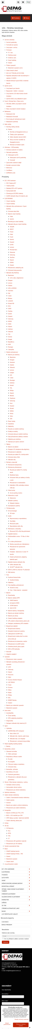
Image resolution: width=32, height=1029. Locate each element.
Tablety (8, 444)
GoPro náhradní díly (15, 564)
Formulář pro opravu (12, 45)
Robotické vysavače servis (15, 68)
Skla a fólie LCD (14, 733)
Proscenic (10, 674)
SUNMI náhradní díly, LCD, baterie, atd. (17, 196)
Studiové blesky (14, 580)
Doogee (10, 280)
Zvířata (6, 823)
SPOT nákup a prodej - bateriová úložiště (17, 818)
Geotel (10, 314)
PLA (9, 831)
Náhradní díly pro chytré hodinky (17, 224)
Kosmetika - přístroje (12, 769)
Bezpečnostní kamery (14, 628)
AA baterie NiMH (14, 603)
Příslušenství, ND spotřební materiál (16, 841)
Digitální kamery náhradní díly (16, 562)
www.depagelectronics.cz (9, 963)
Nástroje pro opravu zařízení (16, 442)
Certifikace (9, 170)
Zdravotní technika (11, 751)
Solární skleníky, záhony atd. (14, 820)
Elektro (10, 129)
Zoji (9, 293)
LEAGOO (10, 301)
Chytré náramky (10, 201)
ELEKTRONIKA (9, 198)
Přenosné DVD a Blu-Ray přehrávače (20, 531)
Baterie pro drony (13, 616)
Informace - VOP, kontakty (12, 147)
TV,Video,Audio (10, 508)
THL (9, 334)
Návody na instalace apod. (17, 144)
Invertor (8, 802)
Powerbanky (11, 595)
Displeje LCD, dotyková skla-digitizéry (18, 449)
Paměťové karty (14, 475)
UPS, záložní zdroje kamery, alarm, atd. (18, 621)
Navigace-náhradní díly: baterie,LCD (16, 723)
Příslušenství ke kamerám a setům (17, 641)
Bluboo (10, 298)
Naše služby (8, 124)
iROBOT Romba (12, 700)
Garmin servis (8, 86)
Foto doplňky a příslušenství (16, 585)
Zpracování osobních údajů (13, 162)
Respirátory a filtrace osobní (14, 756)
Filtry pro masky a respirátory (16, 764)
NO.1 (9, 306)
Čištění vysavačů (11, 65)
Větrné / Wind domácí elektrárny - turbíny (16, 782)
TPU (9, 836)
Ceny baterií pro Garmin (13, 88)
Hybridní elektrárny (10, 792)
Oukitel (10, 285)
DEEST (12, 229)
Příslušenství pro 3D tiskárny (14, 843)
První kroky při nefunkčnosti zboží (15, 119)
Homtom (12, 362)
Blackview (11, 275)
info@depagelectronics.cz (13, 970)
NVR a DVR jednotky (14, 649)
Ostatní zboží (10, 861)
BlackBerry (11, 342)
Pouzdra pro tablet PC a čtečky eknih (18, 454)
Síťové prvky (11, 490)
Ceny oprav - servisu (11, 47)
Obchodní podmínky (12, 152)
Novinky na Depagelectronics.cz (19, 132)
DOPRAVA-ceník (10, 173)
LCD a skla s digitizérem (16, 278)
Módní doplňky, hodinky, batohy (13, 744)
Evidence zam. (12, 58)
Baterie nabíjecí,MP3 (14, 598)
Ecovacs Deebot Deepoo (15, 680)
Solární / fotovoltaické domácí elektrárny (17, 797)
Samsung (12, 255)
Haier (9, 677)
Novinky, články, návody (12, 127)
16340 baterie (14, 605)
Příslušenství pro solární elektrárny (16, 808)
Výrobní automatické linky (12, 846)
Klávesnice (13, 498)
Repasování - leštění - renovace (15, 91)
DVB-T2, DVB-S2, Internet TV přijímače (19, 569)
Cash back (5, 922)
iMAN (9, 324)
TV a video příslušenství (14, 541)
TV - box (10, 52)
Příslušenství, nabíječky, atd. (15, 267)
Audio (9, 516)
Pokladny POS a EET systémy (14, 188)
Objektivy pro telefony (14, 439)
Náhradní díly (12, 459)
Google (10, 339)
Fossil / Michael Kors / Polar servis (14, 101)
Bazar (6, 849)
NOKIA (12, 411)
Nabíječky (11, 426)
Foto (7, 575)
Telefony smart (12, 55)
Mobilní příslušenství (12, 352)
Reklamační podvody (12, 121)
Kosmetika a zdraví (10, 749)
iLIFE (9, 667)
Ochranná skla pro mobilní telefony (18, 434)
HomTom (10, 290)
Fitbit (11, 216)
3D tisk (6, 825)
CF (9, 838)
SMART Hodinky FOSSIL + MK (14, 854)
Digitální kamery (12, 534)
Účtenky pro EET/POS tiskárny (14, 193)
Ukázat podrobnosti (7, 1023)
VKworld (10, 331)
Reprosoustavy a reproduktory (18, 518)
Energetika (8, 810)
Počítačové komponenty (15, 465)
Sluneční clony (14, 587)
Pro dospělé (11, 761)
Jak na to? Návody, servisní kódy (15, 73)
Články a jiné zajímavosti (17, 134)
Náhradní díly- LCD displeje (17, 738)
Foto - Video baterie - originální (18, 590)
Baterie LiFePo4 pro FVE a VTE (15, 813)
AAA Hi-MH (13, 608)
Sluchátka (12, 521)
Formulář (12, 160)
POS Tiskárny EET (11, 183)
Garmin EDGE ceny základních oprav (16, 98)
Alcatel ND (11, 303)
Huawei (12, 242)
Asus (11, 403)
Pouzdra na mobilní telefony (16, 429)
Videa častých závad (12, 70)
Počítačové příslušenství (15, 467)
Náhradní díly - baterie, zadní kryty (19, 736)
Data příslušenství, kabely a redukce (18, 436)
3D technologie (12, 511)
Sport (6, 726)
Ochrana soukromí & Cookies (14, 150)
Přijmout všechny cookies (21, 1024)
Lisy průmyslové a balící (11, 864)
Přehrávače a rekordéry (14, 529)
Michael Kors (13, 250)
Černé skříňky (12, 715)
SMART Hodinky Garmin (12, 851)
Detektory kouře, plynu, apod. (16, 646)
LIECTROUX (11, 682)
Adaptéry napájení (11, 654)
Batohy (8, 746)
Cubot (9, 296)
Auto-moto (8, 710)
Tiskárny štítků (10, 186)
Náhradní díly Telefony (12, 273)
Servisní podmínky (11, 42)
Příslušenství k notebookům (17, 482)
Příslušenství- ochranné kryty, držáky (20, 741)
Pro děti (10, 759)
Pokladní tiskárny (14, 503)
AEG (9, 697)
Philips (12, 390)
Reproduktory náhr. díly (16, 526)
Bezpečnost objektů (12, 626)
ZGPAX (12, 262)
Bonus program (7, 925)
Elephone (12, 398)
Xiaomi (12, 260)
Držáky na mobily (13, 431)
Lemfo (11, 244)
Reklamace (8, 111)
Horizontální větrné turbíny (14, 787)
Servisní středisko (9, 40)
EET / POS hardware (10, 180)
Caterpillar (11, 349)
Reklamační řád (10, 114)
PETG (9, 833)
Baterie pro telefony (13, 354)
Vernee (10, 337)
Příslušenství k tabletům (14, 452)
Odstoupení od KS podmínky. (18, 157)
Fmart (9, 685)
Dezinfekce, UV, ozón (12, 772)
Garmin (12, 219)
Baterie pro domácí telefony (16, 613)
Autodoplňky (9, 713)
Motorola (12, 252)
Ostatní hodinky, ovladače (15, 618)
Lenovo (12, 247)
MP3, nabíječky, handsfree (15, 718)
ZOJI (11, 418)
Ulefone (10, 329)
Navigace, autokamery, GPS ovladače (18, 623)
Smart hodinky (12, 60)
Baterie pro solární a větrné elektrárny (17, 805)
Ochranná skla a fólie (14, 457)
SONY (9, 308)
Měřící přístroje (12, 754)
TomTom (12, 257)
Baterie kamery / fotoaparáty (16, 610)
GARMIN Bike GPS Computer (16, 731)
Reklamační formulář (12, 116)
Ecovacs (10, 687)
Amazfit (12, 226)
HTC (11, 375)
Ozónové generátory (14, 774)
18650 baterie (14, 600)
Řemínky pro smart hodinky (15, 221)
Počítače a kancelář (11, 462)
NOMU (10, 321)
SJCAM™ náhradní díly (16, 567)
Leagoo (12, 372)
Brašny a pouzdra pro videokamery (19, 544)
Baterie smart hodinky (14, 214)
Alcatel (12, 408)
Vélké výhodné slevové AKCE (18, 137)
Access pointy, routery (16, 493)
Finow (11, 232)
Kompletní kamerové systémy (16, 631)
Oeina (11, 413)
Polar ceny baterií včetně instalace (16, 109)
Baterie (8, 593)
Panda (9, 692)
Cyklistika (9, 728)
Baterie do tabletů (13, 447)
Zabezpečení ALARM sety (15, 633)
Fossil (11, 237)
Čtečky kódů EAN (11, 191)
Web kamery (11, 572)
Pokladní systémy (13, 500)
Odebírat (5, 942)
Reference (9, 168)
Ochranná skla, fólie (13, 211)
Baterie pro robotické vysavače (15, 705)
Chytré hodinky (10, 203)
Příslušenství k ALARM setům (16, 644)
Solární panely (10, 800)
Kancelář (8, 651)
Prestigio (10, 347)
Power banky (11, 421)
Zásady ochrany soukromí (22, 1019)
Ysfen (11, 416)
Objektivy (10, 582)
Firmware (9, 50)
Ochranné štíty (12, 767)
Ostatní (10, 63)
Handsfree (11, 424)
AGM (9, 344)
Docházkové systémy (14, 506)
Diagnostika (9, 721)
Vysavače (7, 657)
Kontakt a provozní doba (13, 165)
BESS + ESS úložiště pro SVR (14, 815)
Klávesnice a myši (13, 495)
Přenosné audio (14, 523)
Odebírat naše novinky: (8, 933)
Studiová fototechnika (14, 577)
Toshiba (10, 311)
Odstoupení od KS (13, 155)
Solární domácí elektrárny (12, 795)
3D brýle (12, 513)
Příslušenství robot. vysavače (14, 659)
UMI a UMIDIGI (12, 288)
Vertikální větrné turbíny (13, 785)
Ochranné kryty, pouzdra (15, 270)
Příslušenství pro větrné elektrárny (16, 790)
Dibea (9, 690)
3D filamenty (10, 828)
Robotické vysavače (11, 708)
